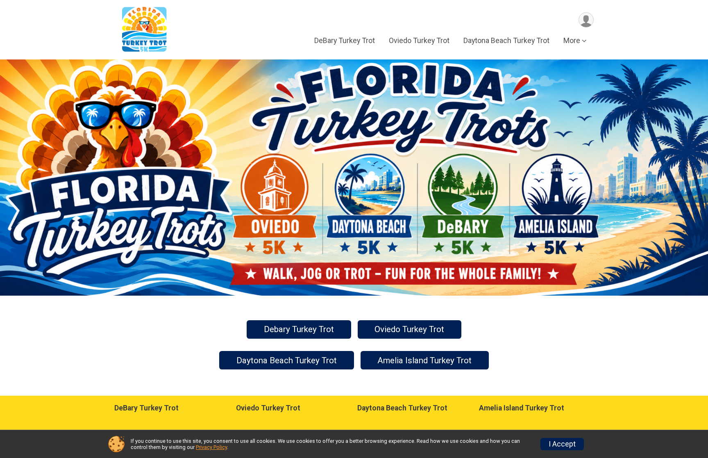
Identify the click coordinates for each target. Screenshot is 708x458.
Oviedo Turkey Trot (419, 40)
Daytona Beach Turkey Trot (506, 40)
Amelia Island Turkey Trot (424, 360)
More (571, 40)
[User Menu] (586, 19)
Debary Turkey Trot (299, 329)
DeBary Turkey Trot (344, 40)
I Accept (562, 444)
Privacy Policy (211, 447)
